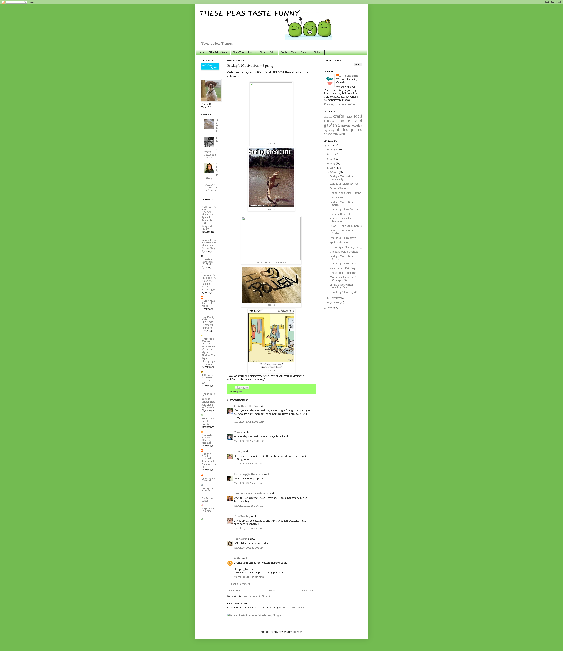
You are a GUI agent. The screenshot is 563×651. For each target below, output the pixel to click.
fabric (349, 116)
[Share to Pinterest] (247, 387)
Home (202, 52)
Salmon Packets (339, 188)
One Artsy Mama (208, 436)
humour (344, 125)
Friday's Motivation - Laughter (211, 187)
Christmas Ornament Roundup (207, 325)
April (333, 167)
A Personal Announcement (209, 464)
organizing (329, 130)
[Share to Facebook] (244, 387)
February (335, 297)
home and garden (343, 123)
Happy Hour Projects (209, 509)
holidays (329, 121)
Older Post (308, 590)
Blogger (297, 631)
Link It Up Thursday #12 (344, 209)
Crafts (284, 52)
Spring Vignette (339, 242)
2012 (330, 145)
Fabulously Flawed (208, 479)
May (333, 163)
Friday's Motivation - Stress (342, 257)
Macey (238, 432)
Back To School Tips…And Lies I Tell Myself (209, 403)
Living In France (207, 489)
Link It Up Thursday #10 (344, 263)
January (335, 302)
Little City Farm (348, 75)
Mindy (238, 451)
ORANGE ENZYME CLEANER (346, 226)
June (333, 158)
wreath (333, 133)
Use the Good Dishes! (206, 456)
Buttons (318, 52)
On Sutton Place (208, 499)
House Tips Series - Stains (345, 192)
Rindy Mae (208, 300)
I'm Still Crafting (206, 422)
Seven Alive (209, 240)
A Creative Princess (208, 376)
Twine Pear (336, 197)
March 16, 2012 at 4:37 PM (248, 483)
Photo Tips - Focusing (343, 272)
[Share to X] (241, 387)
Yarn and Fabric (268, 52)
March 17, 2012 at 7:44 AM (248, 505)
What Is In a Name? (218, 52)
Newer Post (234, 590)
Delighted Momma (208, 340)
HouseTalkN (208, 395)
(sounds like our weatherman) (271, 262)
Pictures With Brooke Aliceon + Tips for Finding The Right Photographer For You (209, 353)
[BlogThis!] (238, 387)
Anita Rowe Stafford (246, 406)
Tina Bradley (242, 516)
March (334, 172)
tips (326, 133)
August (334, 149)
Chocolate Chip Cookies (344, 251)
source (271, 143)
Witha (237, 558)
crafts (338, 116)
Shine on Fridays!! (206, 441)
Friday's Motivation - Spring (342, 232)
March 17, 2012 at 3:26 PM (248, 528)
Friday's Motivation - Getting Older (342, 286)
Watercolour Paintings (343, 268)
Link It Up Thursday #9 (343, 292)
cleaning (328, 117)
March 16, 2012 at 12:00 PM (249, 441)
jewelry (356, 125)
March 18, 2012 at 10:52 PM (249, 576)
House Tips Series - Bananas (341, 220)
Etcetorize (208, 418)
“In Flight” (208, 264)
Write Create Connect (291, 607)
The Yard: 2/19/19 (207, 305)
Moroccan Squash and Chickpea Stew (343, 279)
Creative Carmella (207, 260)
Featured (305, 52)
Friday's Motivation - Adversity (342, 178)
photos (342, 129)
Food (293, 52)
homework (208, 275)
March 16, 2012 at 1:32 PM (248, 463)
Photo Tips (238, 52)
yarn (341, 134)
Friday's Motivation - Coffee (342, 203)
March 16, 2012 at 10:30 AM (249, 421)
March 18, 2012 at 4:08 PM (248, 547)
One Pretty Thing (208, 318)
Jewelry (252, 52)
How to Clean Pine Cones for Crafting (209, 245)
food (358, 116)
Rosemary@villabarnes (248, 474)
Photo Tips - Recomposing (346, 247)
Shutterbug (240, 538)
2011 (330, 308)
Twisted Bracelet (340, 214)
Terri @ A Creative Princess (251, 493)
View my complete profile (339, 104)
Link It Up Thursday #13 (344, 183)
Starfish (217, 125)
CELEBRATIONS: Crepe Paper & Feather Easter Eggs (209, 284)
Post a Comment (240, 583)
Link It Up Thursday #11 (344, 237)
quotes (240, 391)
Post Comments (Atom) (256, 596)
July (332, 154)
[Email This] (236, 387)
